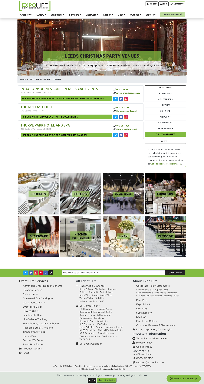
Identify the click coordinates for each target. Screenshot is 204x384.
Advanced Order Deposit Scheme (42, 285)
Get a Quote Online (34, 302)
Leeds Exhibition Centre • (91, 327)
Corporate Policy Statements (153, 285)
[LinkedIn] (45, 273)
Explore (150, 14)
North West (84, 295)
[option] (38, 193)
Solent (95, 295)
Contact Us (141, 351)
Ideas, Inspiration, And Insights (154, 329)
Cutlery (40, 14)
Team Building (165, 128)
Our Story (142, 308)
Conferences (165, 99)
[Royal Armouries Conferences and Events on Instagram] (126, 99)
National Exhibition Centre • (111, 330)
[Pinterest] (41, 273)
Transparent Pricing (34, 331)
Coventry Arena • (87, 315)
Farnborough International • (92, 318)
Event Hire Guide (33, 306)
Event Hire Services (33, 281)
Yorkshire (99, 298)
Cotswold (93, 292)
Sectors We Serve (33, 340)
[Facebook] (31, 273)
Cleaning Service (32, 289)
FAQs (26, 352)
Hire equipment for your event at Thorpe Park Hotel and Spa (54, 135)
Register (152, 3)
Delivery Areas (31, 294)
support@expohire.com (150, 362)
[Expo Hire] (34, 5)
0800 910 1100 (144, 358)
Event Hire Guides (33, 344)
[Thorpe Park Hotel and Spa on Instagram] (126, 135)
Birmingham (100, 289)
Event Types (165, 87)
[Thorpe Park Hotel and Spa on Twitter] (115, 135)
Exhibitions (56, 14)
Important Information (149, 333)
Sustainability (144, 312)
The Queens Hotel (37, 107)
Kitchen (107, 14)
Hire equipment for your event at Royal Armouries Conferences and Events (63, 98)
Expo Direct (143, 304)
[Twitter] (25, 273)
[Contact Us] (50, 272)
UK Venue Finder (89, 305)
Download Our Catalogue (38, 298)
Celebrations (165, 122)
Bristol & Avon (86, 289)
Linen (120, 14)
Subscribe (173, 272)
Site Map (141, 316)
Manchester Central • (114, 327)
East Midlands (106, 292)
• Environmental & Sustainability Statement (156, 292)
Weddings (165, 116)
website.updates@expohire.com (165, 164)
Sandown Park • (109, 336)
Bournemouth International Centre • (96, 312)
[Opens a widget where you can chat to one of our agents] (184, 379)
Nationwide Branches (92, 285)
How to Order (31, 310)
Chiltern (83, 292)
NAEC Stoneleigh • (88, 330)
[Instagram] (36, 273)
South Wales (106, 295)
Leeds (164, 141)
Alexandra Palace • (104, 309)
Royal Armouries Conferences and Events (59, 89)
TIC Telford (84, 339)
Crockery (25, 14)
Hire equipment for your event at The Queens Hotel (50, 116)
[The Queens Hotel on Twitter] (115, 117)
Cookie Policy (144, 346)
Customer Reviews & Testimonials (155, 325)
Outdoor (134, 14)
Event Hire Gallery (146, 321)
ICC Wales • (102, 324)
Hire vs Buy (29, 336)
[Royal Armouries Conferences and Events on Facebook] (121, 99)
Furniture (74, 14)
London (112, 289)
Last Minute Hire (32, 315)
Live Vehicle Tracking (35, 319)
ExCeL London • (104, 315)
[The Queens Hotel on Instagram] (126, 117)
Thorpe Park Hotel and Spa (45, 125)
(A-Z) (101, 301)
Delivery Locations (88, 301)
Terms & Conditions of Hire (151, 338)
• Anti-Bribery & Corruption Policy (152, 289)
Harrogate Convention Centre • (94, 321)
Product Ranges (32, 348)
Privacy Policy (144, 342)
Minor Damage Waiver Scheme (41, 323)
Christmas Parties (165, 134)
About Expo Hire (145, 281)
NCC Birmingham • (88, 333)
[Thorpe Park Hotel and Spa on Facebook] (121, 135)
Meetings (165, 105)
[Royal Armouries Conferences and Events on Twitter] (115, 99)
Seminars (165, 111)
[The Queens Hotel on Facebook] (121, 117)
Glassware (91, 14)
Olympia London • (106, 333)
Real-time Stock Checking (38, 327)
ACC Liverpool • (87, 309)
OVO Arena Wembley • (90, 336)
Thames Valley (86, 298)
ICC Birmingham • (87, 324)
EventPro (141, 300)
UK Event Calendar (90, 343)
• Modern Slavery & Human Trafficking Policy (157, 295)
